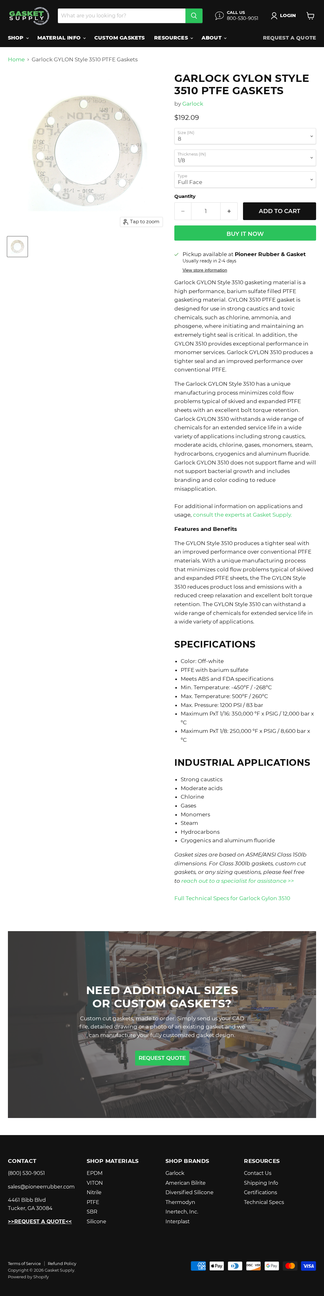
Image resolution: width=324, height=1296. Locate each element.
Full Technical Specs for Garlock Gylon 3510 (232, 898)
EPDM (95, 1173)
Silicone (96, 1222)
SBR (92, 1212)
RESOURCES (172, 38)
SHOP (16, 38)
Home (16, 60)
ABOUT (212, 38)
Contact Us (257, 1173)
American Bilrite (185, 1183)
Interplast (177, 1222)
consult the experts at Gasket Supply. (242, 515)
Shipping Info (261, 1183)
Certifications (260, 1192)
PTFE (93, 1202)
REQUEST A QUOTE (289, 38)
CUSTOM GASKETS (119, 38)
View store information (205, 270)
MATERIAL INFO (59, 38)
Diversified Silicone (189, 1192)
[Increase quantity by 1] (229, 211)
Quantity (185, 196)
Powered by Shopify (28, 1276)
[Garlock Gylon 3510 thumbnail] (17, 246)
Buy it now (245, 233)
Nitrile (94, 1192)
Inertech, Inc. (181, 1212)
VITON (95, 1183)
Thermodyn (180, 1202)
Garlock (192, 104)
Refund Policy (62, 1263)
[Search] (193, 16)
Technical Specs (264, 1202)
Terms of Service (24, 1263)
